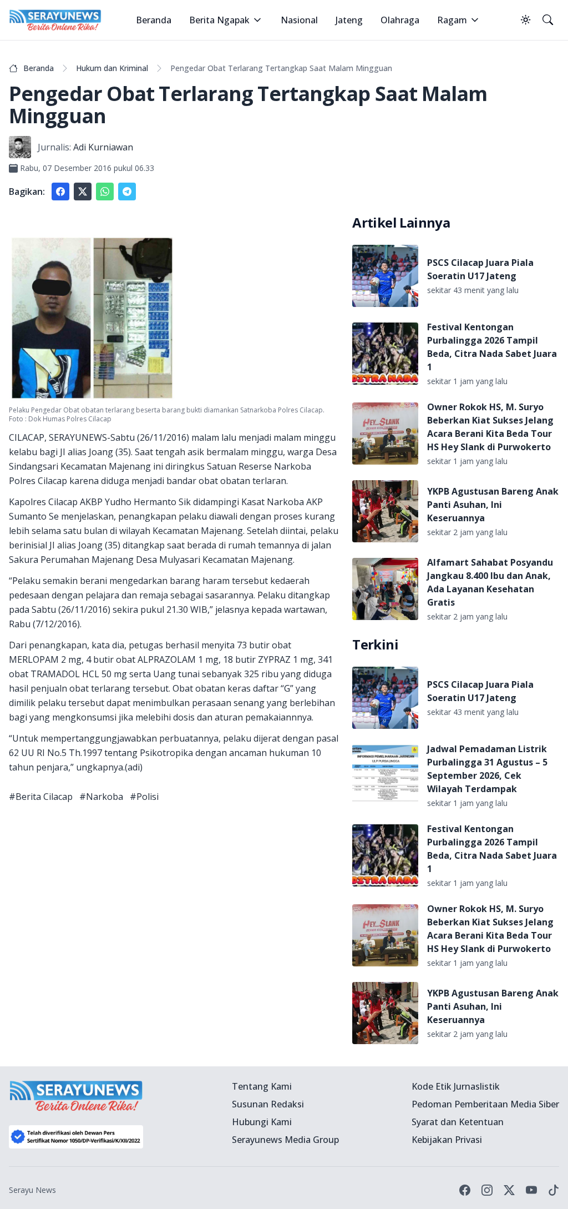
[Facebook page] (464, 1190)
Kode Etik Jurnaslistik (456, 1086)
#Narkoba (101, 796)
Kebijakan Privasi (447, 1140)
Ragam (452, 20)
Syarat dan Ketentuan (458, 1122)
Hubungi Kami (262, 1122)
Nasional (299, 20)
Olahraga (400, 20)
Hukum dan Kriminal (112, 68)
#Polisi (144, 796)
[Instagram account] (487, 1190)
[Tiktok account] (553, 1190)
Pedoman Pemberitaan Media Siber (485, 1104)
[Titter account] (509, 1190)
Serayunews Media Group (285, 1140)
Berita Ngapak (219, 20)
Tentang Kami (262, 1086)
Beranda (153, 20)
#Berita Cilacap (41, 796)
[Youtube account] (531, 1190)
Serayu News (32, 1190)
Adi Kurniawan (103, 147)
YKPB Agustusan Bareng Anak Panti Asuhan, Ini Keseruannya (493, 504)
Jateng (349, 20)
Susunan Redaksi (268, 1104)
